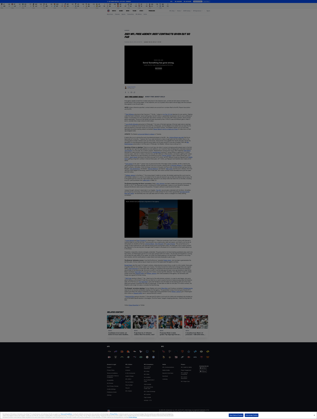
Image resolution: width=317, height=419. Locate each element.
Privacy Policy (114, 414)
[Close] (314, 415)
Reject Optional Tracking (236, 415)
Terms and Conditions (66, 414)
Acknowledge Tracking (251, 415)
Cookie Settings (133, 417)
